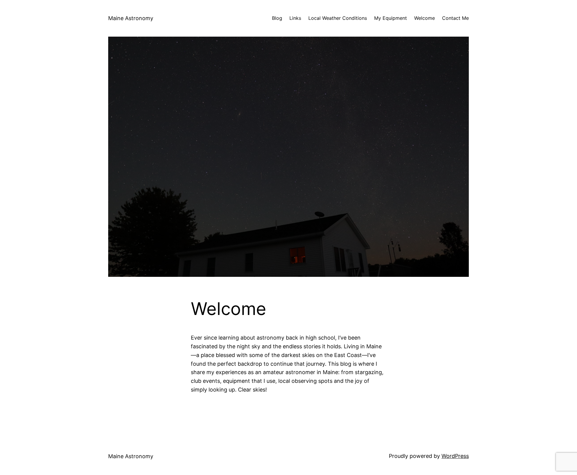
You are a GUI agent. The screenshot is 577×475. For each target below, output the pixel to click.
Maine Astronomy (130, 18)
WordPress (455, 456)
